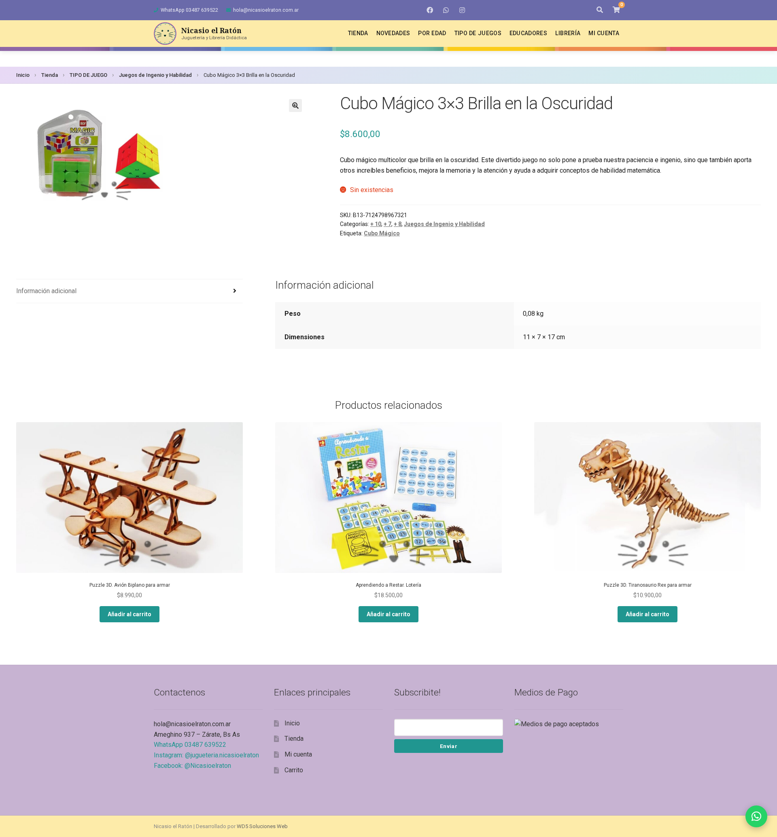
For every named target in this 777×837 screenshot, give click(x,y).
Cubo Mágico (382, 233)
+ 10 (375, 224)
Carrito (293, 770)
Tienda (358, 33)
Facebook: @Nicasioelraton (192, 765)
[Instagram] (462, 10)
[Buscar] (599, 10)
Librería (567, 33)
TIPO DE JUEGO (88, 75)
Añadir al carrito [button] (129, 614)
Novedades (393, 33)
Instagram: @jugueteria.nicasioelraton (206, 755)
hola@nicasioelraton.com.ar (266, 10)
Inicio (23, 75)
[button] (295, 105)
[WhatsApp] (446, 10)
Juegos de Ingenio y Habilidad (155, 75)
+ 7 (387, 224)
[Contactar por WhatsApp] (756, 816)
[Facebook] (429, 10)
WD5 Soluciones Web (262, 826)
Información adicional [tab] (46, 291)
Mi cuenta (603, 33)
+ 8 (397, 224)
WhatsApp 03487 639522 (189, 10)
